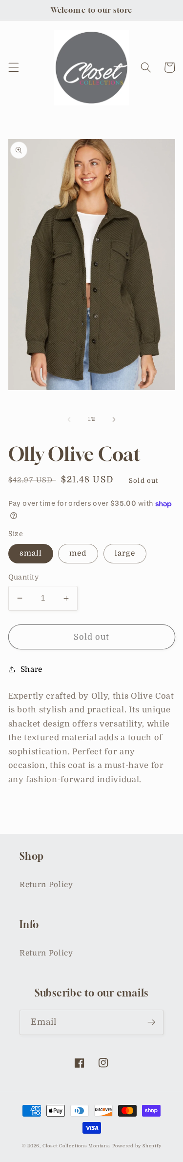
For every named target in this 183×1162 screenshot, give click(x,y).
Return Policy (46, 884)
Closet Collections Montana (76, 1145)
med (78, 553)
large (125, 553)
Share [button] (31, 669)
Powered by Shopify (137, 1145)
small (31, 553)
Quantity (23, 577)
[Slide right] (114, 419)
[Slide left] (69, 419)
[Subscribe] (151, 1022)
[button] (13, 67)
